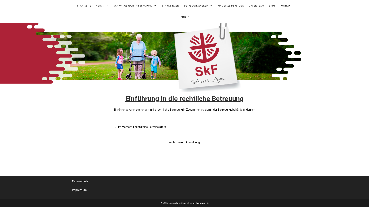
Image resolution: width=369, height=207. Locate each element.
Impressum (79, 190)
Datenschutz (80, 181)
